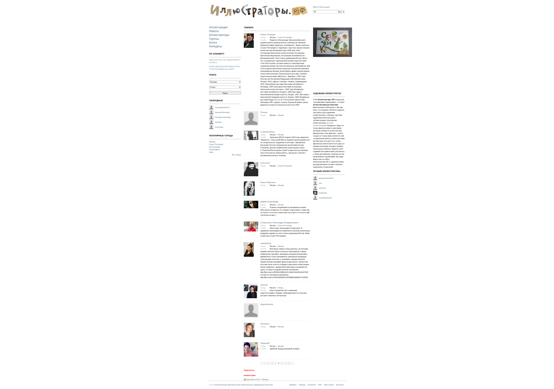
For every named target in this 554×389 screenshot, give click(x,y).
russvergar (219, 127)
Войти (315, 7)
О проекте (312, 385)
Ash (320, 183)
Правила (292, 385)
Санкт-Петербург (216, 144)
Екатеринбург (214, 147)
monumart (265, 163)
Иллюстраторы (219, 34)
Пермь (280, 288)
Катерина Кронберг (223, 117)
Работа (214, 31)
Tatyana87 (265, 343)
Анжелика (323, 193)
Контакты (340, 385)
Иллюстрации (218, 27)
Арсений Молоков (222, 112)
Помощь (302, 385)
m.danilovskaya (267, 132)
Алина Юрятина (268, 182)
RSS (320, 385)
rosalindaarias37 (325, 198)
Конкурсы (215, 46)
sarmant (218, 122)
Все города (236, 155)
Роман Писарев (267, 34)
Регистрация (324, 7)
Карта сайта (329, 385)
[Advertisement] (327, 72)
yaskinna (322, 188)
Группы (214, 38)
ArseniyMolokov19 (222, 108)
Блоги (213, 42)
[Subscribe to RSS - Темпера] (256, 379)
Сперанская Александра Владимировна (279, 222)
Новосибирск (214, 150)
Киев (211, 152)
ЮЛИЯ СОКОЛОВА (269, 202)
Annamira (264, 324)
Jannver (264, 285)
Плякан (263, 112)
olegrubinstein (266, 304)
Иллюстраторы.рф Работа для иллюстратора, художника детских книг (244, 385)
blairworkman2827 (326, 178)
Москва (212, 142)
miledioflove (265, 243)
